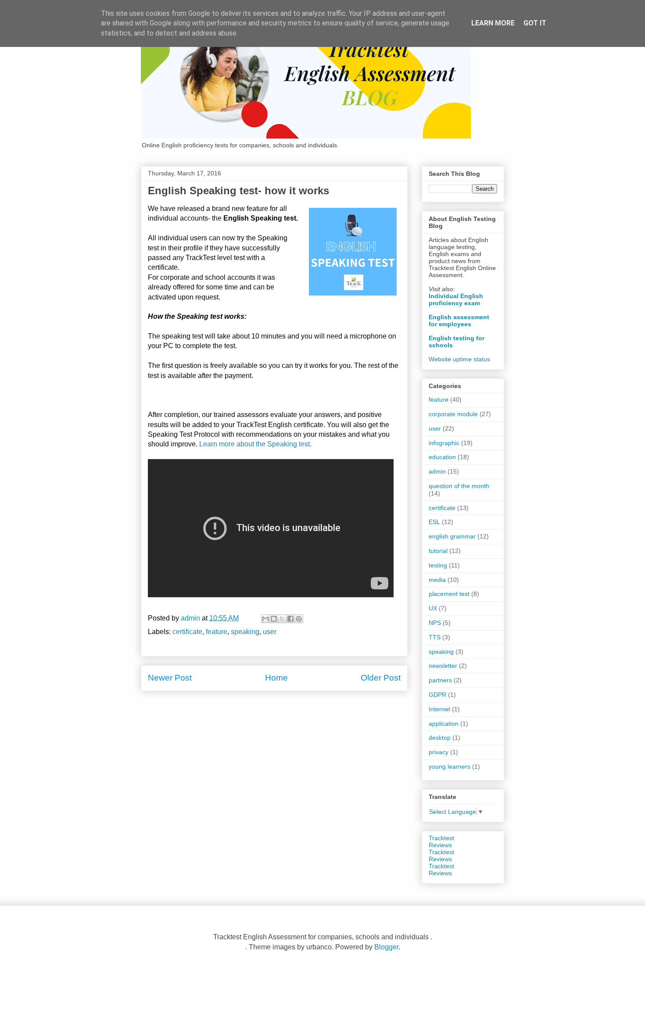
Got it (534, 23)
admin (437, 471)
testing (438, 565)
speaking (245, 631)
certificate (187, 631)
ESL (434, 521)
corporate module (453, 413)
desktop (440, 737)
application (444, 723)
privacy (438, 752)
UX (433, 608)
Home (276, 677)
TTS (435, 637)
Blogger (386, 947)
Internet (439, 709)
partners (440, 680)
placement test (449, 593)
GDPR (437, 694)
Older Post (381, 677)
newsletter (443, 665)
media (437, 579)
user (269, 631)
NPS (435, 622)
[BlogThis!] (273, 618)
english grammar (452, 536)
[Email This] (265, 618)
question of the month (459, 485)
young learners (449, 766)
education (442, 456)
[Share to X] (282, 618)
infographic (444, 442)
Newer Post (170, 677)
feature (216, 631)
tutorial (438, 550)
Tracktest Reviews (441, 841)
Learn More (493, 23)
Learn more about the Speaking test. (255, 444)
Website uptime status (459, 359)
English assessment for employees (459, 321)
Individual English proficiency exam (456, 299)
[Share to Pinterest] (298, 618)
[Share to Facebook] (290, 618)
